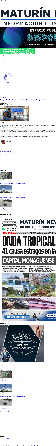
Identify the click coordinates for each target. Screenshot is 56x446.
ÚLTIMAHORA (5, 76)
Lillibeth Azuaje (2, 102)
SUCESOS (3, 62)
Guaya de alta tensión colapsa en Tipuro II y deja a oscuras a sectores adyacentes (12, 197)
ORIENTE (4, 77)
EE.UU (8, 151)
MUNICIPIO (5, 58)
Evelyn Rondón (8, 199)
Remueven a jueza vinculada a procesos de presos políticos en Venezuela (11, 368)
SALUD (4, 60)
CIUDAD (3, 55)
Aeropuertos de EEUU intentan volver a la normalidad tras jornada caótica (25, 100)
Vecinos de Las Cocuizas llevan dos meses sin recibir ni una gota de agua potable (12, 183)
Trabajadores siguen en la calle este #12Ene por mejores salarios (11, 152)
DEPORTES (3, 67)
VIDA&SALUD (7, 74)
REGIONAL (3, 57)
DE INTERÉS (5, 79)
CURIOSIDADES (7, 73)
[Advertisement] (28, 89)
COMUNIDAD (4, 56)
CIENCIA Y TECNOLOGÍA (8, 75)
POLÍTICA (4, 59)
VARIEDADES (5, 70)
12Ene (10, 151)
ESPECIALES (5, 78)
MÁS (2, 69)
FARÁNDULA (7, 71)
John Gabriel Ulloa (8, 370)
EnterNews (34, 445)
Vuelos (3, 151)
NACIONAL (3, 367)
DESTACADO (5, 80)
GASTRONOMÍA (7, 72)
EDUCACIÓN (5, 61)
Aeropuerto (5, 151)
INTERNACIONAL (4, 66)
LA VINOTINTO (5, 68)
